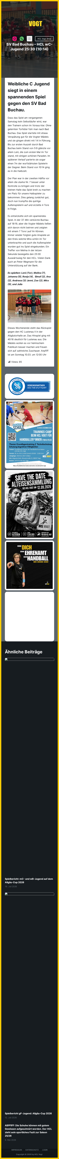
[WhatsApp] (22, 38)
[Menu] (29, 38)
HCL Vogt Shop (44, 39)
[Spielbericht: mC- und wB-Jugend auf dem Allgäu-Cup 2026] (29, 935)
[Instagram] (14, 38)
